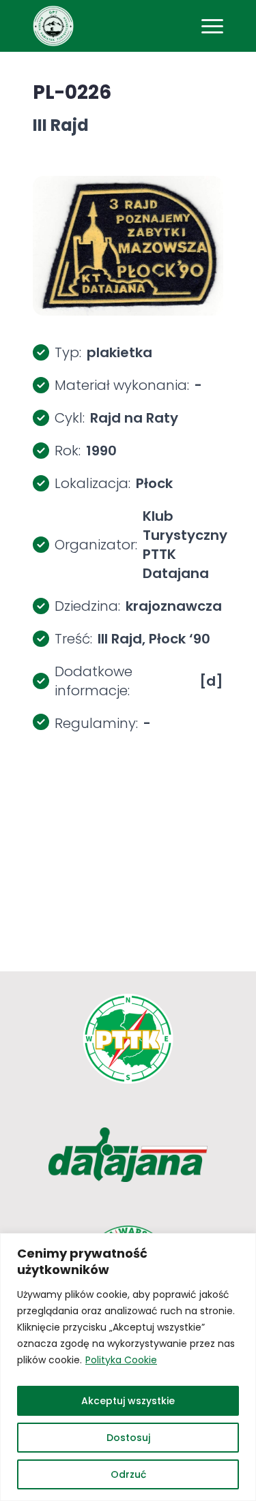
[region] (128, 1367)
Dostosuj (128, 1437)
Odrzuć (128, 1474)
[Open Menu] (212, 26)
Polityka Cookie (121, 1360)
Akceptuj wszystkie (128, 1401)
